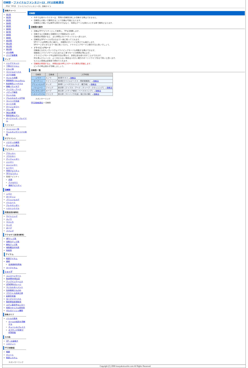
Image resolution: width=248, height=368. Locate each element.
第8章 (8, 35)
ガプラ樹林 (11, 75)
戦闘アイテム (11, 258)
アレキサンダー (12, 205)
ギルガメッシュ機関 (14, 310)
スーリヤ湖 (11, 104)
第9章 (8, 38)
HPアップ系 (11, 239)
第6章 (8, 29)
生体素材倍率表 (15, 264)
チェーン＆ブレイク (16, 327)
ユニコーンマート (13, 276)
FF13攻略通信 (37, 103)
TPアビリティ (12, 173)
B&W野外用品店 (13, 279)
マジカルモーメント (14, 287)
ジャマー (10, 162)
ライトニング (11, 216)
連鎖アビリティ (15, 185)
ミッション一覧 (12, 129)
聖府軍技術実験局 (13, 302)
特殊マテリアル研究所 (15, 308)
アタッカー (11, 153)
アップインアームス (14, 281)
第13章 (9, 49)
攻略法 (73, 78)
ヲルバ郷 (10, 110)
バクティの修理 (12, 142)
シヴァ (9, 194)
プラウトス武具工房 (14, 293)
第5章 (8, 26)
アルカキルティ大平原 (15, 98)
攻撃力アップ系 (12, 242)
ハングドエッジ (12, 63)
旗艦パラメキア (12, 86)
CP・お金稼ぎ (12, 341)
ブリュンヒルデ (12, 200)
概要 (8, 352)
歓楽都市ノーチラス (14, 84)
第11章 (9, 44)
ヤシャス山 (11, 95)
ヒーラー (10, 168)
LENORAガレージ (13, 284)
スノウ (9, 219)
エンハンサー (11, 165)
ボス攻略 (10, 52)
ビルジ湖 (10, 69)
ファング (10, 231)
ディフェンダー (12, 159)
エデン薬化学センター (15, 305)
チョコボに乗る (12, 145)
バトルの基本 (11, 318)
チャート (10, 355)
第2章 (8, 17)
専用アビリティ (12, 171)
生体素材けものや (13, 290)
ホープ (9, 228)
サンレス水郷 (11, 78)
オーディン (11, 197)
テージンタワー (12, 107)
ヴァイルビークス (13, 72)
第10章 (9, 41)
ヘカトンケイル (12, 208)
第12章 (9, 46)
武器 (10, 180)
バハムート (11, 202)
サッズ (9, 225)
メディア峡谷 (11, 92)
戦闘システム (11, 358)
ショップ (8, 272)
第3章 (8, 20)
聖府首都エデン (12, 115)
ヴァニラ (10, 222)
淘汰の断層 (11, 113)
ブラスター (11, 156)
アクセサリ (13, 182)
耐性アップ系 (11, 245)
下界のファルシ (12, 66)
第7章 (8, 32)
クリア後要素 (11, 55)
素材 (8, 261)
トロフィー (11, 344)
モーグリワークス (13, 299)
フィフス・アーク (13, 89)
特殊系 (9, 250)
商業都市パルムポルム (15, 80)
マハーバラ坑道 (12, 101)
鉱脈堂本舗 (11, 296)
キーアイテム (11, 268)
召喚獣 (7, 190)
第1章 (8, 15)
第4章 (8, 23)
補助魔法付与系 (12, 247)
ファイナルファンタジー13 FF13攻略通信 (38, 2)
